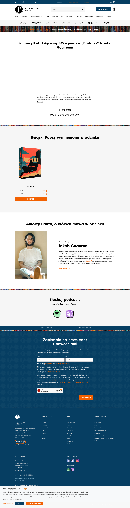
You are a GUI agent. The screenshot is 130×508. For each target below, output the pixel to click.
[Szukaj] (82, 9)
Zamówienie (97, 428)
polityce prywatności (53, 372)
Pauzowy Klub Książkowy (85, 16)
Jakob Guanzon (72, 245)
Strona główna (35, 29)
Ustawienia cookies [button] (8, 503)
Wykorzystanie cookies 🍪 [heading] (15, 489)
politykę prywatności (62, 364)
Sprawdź (17, 445)
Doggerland (85, 2)
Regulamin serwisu (82, 382)
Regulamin (97, 433)
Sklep (16, 16)
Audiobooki (51, 23)
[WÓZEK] (114, 9)
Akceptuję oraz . (54, 364)
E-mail (67, 356)
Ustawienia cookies (100, 436)
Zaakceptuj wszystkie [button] (34, 503)
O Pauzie (25, 16)
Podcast (79, 23)
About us (69, 433)
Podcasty (46, 29)
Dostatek (30, 187)
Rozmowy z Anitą (57, 16)
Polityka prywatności (65, 382)
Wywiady (106, 23)
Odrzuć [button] (19, 503)
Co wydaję (70, 16)
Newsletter (99, 16)
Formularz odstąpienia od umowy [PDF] (104, 439)
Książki (23, 23)
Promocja (36, 23)
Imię (38, 356)
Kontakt (109, 16)
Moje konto (97, 422)
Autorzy (66, 23)
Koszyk (96, 425)
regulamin (48, 364)
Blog (47, 16)
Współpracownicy (36, 16)
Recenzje (92, 23)
